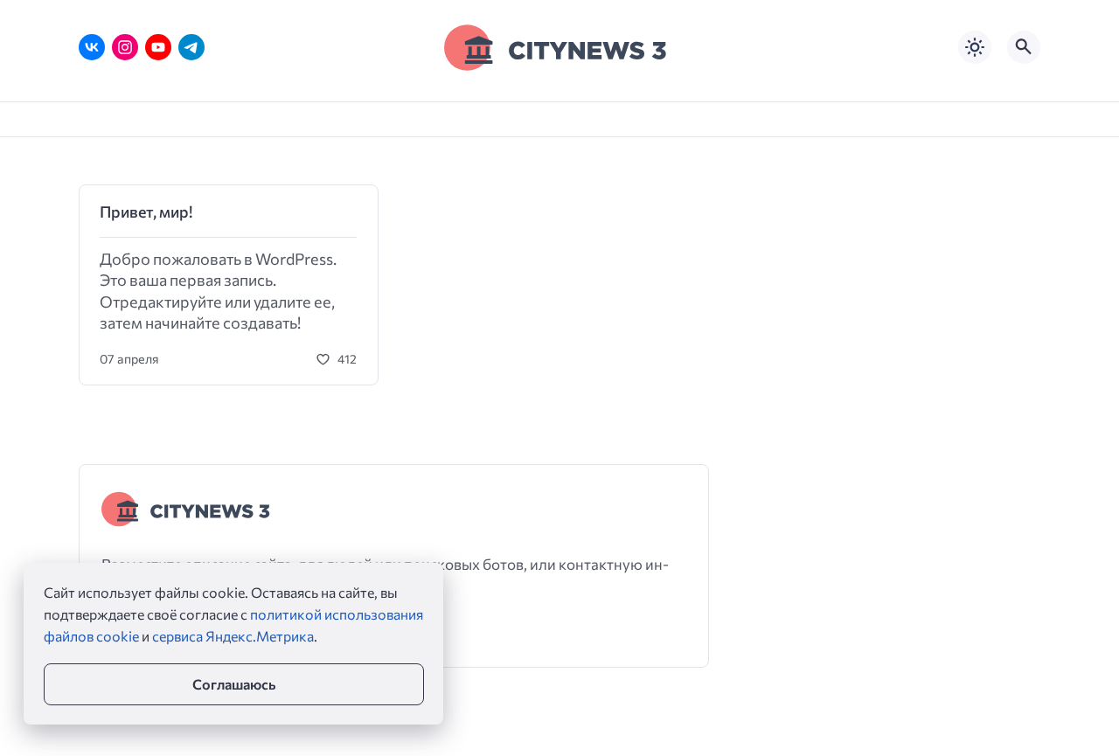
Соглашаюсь (233, 684)
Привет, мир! (146, 211)
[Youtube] (158, 47)
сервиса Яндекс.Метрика (233, 636)
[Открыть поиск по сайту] (1023, 47)
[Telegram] (191, 47)
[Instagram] (125, 47)
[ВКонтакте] (92, 47)
